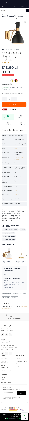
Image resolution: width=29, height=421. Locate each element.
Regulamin (4, 358)
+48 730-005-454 (9, 284)
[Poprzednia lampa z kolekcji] (3, 255)
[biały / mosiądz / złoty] (12, 81)
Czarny (17, 159)
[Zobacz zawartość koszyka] (22, 10)
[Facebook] (2, 334)
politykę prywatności (8, 398)
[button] (25, 22)
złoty (21, 157)
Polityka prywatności (4, 361)
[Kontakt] (17, 10)
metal (16, 190)
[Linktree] (10, 334)
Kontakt (18, 366)
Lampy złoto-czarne (9, 239)
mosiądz (17, 157)
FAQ (17, 363)
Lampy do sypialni (8, 233)
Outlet (3, 365)
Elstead (4, 49)
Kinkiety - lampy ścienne (10, 229)
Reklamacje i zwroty (22, 361)
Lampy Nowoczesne (9, 236)
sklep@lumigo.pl (8, 287)
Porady (3, 377)
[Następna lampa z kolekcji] (26, 255)
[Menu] (27, 10)
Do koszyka (15, 104)
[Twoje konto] (20, 10)
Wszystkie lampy (6, 370)
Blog (2, 379)
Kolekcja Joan (14, 49)
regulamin (19, 397)
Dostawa (18, 358)
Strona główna (7, 15)
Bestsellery (4, 367)
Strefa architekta (6, 382)
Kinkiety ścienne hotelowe (16, 16)
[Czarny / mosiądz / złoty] (16, 81)
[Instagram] (6, 334)
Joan (16, 148)
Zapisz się (21, 393)
